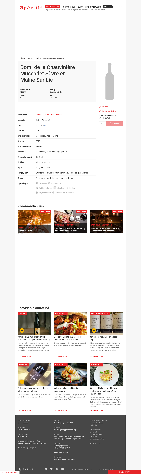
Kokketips (101, 10)
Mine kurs (94, 10)
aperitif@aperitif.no (61, 446)
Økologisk (43, 183)
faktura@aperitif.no (97, 439)
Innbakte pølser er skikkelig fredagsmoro (66, 389)
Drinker (63, 10)
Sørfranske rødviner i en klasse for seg (105, 338)
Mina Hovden (22, 436)
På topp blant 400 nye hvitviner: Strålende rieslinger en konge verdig (34, 338)
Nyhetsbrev (77, 10)
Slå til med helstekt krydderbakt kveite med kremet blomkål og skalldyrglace (104, 391)
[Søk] (120, 7)
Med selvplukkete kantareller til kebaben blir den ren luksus (67, 338)
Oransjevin (70, 193)
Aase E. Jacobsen (24, 423)
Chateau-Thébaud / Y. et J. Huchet (49, 115)
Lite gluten (61, 188)
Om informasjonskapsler (27, 448)
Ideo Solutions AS (110, 469)
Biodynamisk (56, 183)
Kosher (72, 188)
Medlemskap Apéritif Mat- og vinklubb (68, 439)
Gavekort (69, 10)
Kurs (80, 7)
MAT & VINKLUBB (93, 7)
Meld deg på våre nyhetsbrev (64, 459)
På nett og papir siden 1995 (63, 423)
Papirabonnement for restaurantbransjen (69, 436)
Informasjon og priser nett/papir (65, 430)
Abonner (107, 7)
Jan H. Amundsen (24, 430)
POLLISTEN (54, 7)
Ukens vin (57, 10)
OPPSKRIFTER (68, 7)
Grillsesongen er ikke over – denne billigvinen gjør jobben (33, 389)
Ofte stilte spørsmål (61, 452)
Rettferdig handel (45, 188)
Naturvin (59, 193)
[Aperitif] (31, 8)
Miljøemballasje (45, 193)
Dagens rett (49, 10)
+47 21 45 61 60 (64, 448)
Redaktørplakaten (39, 443)
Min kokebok (86, 10)
